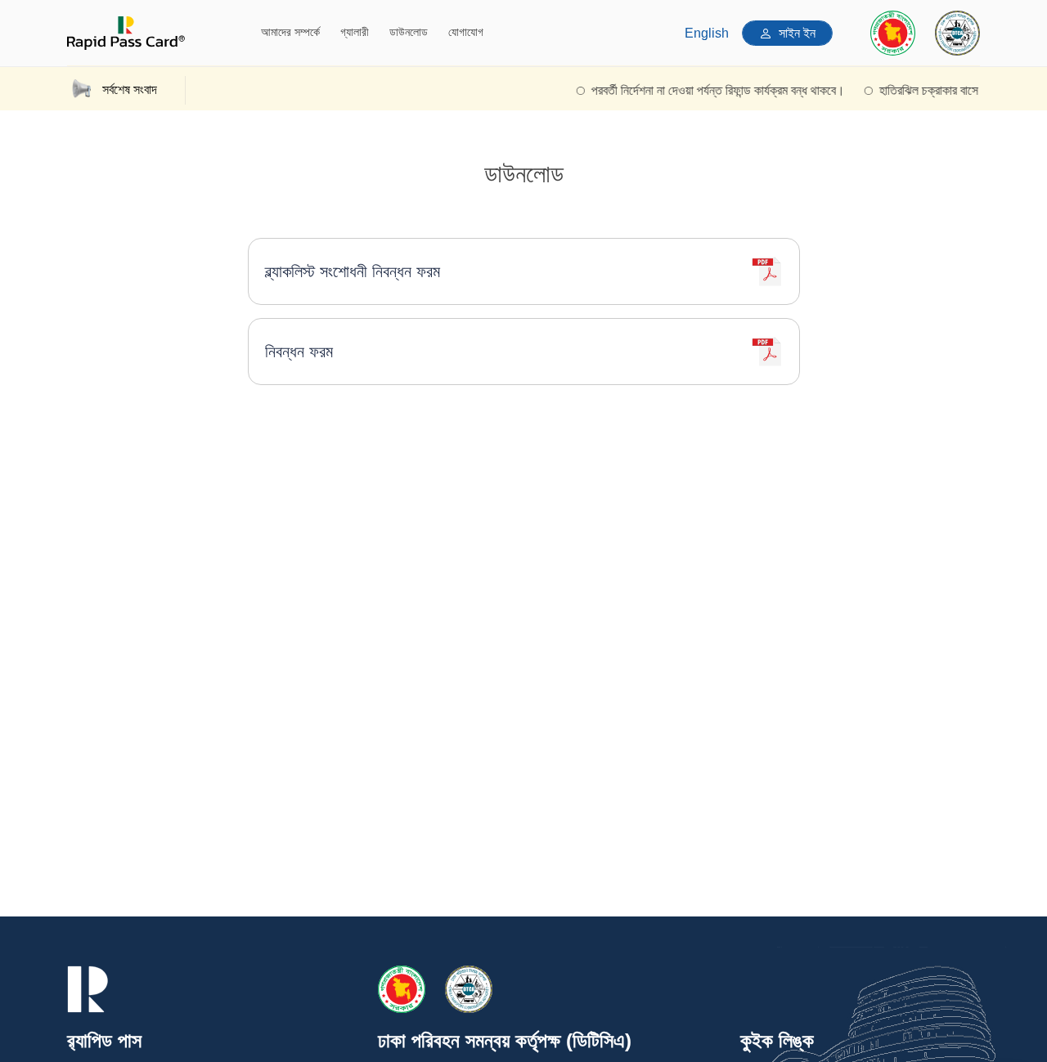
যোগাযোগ (465, 31)
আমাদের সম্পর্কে (290, 31)
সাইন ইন (797, 33)
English (707, 33)
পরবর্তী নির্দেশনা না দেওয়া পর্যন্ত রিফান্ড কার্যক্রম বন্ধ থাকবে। (707, 90)
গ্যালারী (354, 31)
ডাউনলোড (408, 31)
